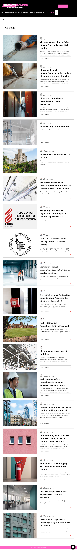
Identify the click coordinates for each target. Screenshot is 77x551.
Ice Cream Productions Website (38, 547)
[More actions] (71, 38)
